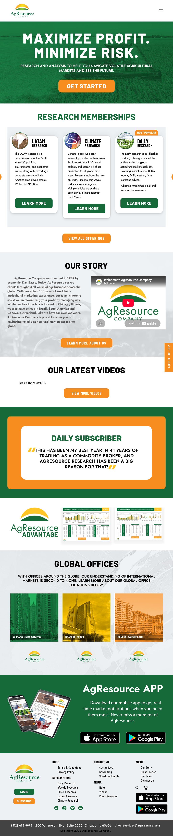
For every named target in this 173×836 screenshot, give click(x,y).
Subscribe (24, 801)
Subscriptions (61, 778)
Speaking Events (109, 776)
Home (55, 762)
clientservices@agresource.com (137, 825)
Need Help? (169, 356)
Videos (103, 792)
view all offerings (86, 238)
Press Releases (108, 796)
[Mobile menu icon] (161, 10)
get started (86, 86)
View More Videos (86, 393)
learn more (34, 203)
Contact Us (147, 780)
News (102, 787)
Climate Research (68, 800)
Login (24, 791)
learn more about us (86, 342)
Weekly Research (68, 787)
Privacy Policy (66, 772)
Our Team (146, 776)
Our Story (146, 767)
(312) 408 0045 (21, 825)
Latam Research (67, 796)
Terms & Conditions (69, 767)
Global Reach (148, 772)
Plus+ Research (67, 792)
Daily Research (66, 783)
